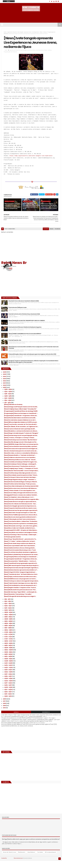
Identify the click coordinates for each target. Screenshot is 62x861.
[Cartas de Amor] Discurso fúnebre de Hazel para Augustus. (25, 327)
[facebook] (49, 1)
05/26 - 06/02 (8, 652)
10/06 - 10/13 (8, 610)
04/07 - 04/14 (8, 667)
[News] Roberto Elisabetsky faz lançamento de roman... (21, 554)
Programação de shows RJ (10, 52)
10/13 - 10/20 (8, 608)
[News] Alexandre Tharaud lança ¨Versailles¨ (18, 594)
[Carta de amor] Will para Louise (17, 307)
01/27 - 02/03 (8, 689)
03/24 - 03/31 (8, 672)
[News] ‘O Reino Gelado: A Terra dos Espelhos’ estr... (20, 490)
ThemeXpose (10, 858)
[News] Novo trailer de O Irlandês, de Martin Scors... (20, 528)
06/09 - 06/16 (8, 647)
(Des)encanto (21, 852)
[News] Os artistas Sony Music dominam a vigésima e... (21, 552)
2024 (4, 376)
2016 (4, 703)
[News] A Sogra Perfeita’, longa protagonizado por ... (20, 572)
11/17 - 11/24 (7, 402)
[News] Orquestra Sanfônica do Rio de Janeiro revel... (20, 508)
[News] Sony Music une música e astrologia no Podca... (21, 532)
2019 (4, 387)
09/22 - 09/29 (8, 614)
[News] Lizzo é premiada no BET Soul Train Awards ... (20, 545)
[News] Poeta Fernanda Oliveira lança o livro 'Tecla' (20, 550)
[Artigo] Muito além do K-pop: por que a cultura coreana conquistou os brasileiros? (31, 839)
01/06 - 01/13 (8, 696)
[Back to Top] (59, 858)
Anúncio (16, 712)
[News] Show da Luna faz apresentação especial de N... (21, 510)
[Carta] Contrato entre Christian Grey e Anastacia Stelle (24, 314)
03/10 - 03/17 (8, 676)
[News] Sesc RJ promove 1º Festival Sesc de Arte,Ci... (20, 466)
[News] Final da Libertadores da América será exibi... (20, 418)
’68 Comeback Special (50, 852)
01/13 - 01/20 (8, 694)
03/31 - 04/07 (8, 670)
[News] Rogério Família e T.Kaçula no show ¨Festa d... (20, 587)
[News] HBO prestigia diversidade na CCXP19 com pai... (21, 422)
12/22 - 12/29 (8, 391)
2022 (4, 381)
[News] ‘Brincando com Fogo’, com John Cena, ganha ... (21, 526)
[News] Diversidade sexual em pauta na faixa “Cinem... (21, 475)
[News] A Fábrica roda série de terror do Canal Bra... (20, 457)
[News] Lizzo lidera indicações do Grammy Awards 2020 (21, 486)
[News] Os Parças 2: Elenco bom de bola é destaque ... (20, 477)
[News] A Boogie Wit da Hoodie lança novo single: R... (20, 596)
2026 (4, 372)
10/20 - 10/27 (8, 606)
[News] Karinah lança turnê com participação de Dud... (21, 435)
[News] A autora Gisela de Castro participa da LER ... (20, 429)
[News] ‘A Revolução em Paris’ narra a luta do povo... (20, 519)
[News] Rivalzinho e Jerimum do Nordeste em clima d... (21, 431)
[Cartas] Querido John (14, 340)
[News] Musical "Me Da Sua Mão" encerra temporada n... (21, 470)
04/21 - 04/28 (8, 663)
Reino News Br (14, 262)
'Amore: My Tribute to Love (9, 852)
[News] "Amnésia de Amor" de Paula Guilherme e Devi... (21, 574)
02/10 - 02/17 (8, 685)
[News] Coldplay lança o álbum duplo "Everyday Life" (20, 409)
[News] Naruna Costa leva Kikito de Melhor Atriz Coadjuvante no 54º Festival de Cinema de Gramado (33, 347)
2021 (4, 383)
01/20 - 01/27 (8, 692)
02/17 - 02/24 (8, 683)
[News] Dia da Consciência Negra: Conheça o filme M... (21, 482)
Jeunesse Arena (27, 32)
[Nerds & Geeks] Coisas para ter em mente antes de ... (21, 451)
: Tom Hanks (40, 852)
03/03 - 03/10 (8, 678)
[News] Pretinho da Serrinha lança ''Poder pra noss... (20, 484)
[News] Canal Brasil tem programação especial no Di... (21, 563)
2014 (4, 708)
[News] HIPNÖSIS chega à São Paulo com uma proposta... (21, 444)
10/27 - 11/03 (8, 603)
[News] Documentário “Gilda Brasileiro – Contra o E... (20, 561)
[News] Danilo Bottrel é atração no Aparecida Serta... (20, 501)
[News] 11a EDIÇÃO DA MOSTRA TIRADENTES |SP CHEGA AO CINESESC (26, 320)
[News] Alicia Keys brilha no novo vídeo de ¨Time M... (20, 459)
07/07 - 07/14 (8, 639)
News (41, 32)
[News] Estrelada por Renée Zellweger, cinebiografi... (20, 464)
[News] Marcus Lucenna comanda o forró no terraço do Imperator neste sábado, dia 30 (30, 206)
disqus (51, 229)
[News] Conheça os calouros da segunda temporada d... (21, 581)
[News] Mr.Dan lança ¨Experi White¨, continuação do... (20, 592)
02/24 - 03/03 (8, 681)
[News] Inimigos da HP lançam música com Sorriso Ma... (21, 407)
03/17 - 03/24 (8, 674)
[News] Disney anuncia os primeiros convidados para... (21, 523)
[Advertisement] (11, 284)
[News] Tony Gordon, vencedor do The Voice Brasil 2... (20, 424)
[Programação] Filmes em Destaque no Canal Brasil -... (21, 556)
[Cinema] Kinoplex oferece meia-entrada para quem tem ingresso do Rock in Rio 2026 (32, 354)
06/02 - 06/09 (8, 650)
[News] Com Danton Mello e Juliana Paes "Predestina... (21, 521)
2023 (4, 378)
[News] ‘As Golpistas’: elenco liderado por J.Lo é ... (19, 497)
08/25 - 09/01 (8, 623)
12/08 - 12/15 (8, 396)
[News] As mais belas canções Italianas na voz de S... (20, 420)
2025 (4, 374)
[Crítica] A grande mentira (12, 537)
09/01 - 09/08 (8, 621)
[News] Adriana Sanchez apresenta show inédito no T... (21, 570)
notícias (45, 32)
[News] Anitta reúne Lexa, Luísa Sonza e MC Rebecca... (20, 488)
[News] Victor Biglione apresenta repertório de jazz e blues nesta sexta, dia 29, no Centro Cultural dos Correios (49, 206)
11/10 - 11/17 (7, 599)
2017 (4, 701)
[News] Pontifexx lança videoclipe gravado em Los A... (20, 473)
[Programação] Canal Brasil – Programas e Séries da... (21, 415)
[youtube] (54, 1)
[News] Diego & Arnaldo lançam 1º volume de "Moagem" (21, 433)
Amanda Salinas (27, 858)
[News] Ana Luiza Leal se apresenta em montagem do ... (21, 448)
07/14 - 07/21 (8, 636)
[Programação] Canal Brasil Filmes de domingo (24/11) (20, 411)
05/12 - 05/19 (8, 656)
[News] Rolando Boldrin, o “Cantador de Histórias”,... (20, 455)
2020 (4, 385)
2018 (4, 699)
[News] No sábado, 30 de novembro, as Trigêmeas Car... (21, 426)
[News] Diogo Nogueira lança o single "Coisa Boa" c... (20, 479)
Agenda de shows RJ (12, 32)
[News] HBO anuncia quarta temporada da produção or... (21, 565)
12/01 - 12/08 (8, 398)
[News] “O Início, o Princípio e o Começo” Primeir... (19, 437)
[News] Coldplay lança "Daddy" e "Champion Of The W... (21, 468)
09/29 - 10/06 (8, 612)
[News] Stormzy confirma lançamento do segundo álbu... (21, 499)
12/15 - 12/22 (8, 394)
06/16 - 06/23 (8, 645)
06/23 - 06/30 (8, 643)
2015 (4, 705)
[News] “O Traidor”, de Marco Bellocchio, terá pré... (20, 541)
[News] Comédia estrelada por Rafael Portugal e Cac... (21, 462)
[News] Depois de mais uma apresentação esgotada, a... (21, 567)
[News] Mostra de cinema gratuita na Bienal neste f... (20, 517)
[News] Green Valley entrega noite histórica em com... (21, 493)
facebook (57, 229)
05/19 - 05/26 (8, 654)
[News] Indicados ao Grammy (13, 404)
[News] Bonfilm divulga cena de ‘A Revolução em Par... (20, 442)
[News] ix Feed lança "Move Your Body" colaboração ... (20, 534)
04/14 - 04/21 (8, 665)
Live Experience (35, 32)
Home (5, 32)
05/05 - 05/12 (8, 659)
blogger (46, 229)
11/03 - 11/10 (7, 601)
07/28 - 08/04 (8, 632)
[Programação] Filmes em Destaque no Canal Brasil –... (21, 413)
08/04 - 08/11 (8, 630)
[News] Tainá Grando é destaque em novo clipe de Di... (21, 583)
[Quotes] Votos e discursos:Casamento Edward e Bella (23, 301)
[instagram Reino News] (56, 1)
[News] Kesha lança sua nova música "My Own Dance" (20, 440)
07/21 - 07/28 (8, 634)
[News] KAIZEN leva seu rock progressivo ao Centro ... (20, 579)
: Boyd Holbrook (31, 852)
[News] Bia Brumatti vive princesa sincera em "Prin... (20, 590)
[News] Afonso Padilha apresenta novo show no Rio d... (21, 515)
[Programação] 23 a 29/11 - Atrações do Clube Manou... (21, 530)
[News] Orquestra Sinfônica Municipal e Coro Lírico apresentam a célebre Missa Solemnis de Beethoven (12, 206)
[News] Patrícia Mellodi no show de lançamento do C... (20, 585)
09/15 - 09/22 (8, 617)
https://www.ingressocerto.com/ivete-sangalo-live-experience (31, 155)
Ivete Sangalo (20, 32)
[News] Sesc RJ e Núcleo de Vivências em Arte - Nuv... (20, 504)
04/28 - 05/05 (8, 661)
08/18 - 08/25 (8, 625)
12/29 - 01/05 (8, 389)
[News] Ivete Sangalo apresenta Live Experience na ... (20, 506)
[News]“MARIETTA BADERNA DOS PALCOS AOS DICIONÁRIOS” (24, 333)
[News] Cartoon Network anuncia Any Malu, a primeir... (21, 446)
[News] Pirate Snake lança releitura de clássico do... (20, 543)
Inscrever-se (46, 712)
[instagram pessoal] (58, 1)
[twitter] (52, 1)
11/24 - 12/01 (7, 400)
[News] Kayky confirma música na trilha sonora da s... (20, 576)
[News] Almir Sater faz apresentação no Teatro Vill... (20, 512)
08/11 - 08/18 (8, 628)
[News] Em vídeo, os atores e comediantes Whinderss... (21, 453)
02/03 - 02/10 (8, 687)
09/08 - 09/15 (8, 619)
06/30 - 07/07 (8, 641)
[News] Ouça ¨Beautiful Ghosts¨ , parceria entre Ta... (20, 539)
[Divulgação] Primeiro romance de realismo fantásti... (21, 495)
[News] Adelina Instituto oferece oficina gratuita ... (20, 548)
